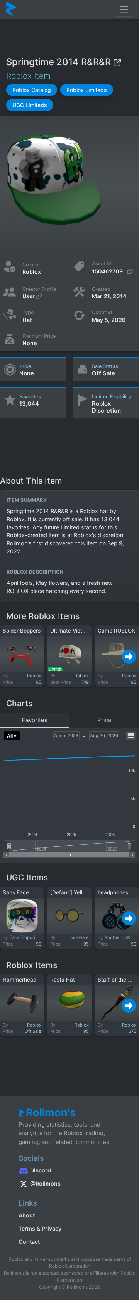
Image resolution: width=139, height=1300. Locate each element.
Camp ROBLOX (116, 631)
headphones (113, 892)
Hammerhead (19, 980)
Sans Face (16, 892)
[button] (31, 90)
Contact (29, 1241)
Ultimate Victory (70, 631)
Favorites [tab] (34, 720)
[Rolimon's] (11, 9)
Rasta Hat (62, 980)
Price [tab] (104, 720)
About (27, 1215)
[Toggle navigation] (124, 9)
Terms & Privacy (40, 1228)
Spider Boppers (22, 631)
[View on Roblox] (117, 62)
